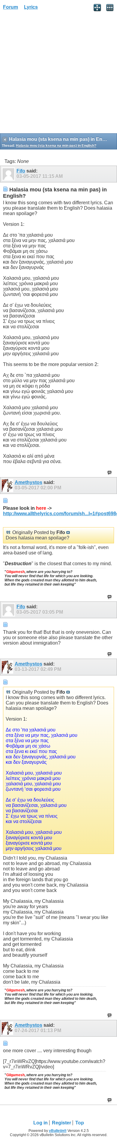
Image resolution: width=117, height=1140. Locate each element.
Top (79, 1122)
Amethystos (28, 482)
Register (61, 1122)
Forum (10, 7)
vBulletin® (58, 1131)
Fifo (20, 170)
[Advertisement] (58, 73)
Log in (40, 1122)
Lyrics (31, 7)
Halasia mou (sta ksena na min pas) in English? (56, 145)
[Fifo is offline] (9, 174)
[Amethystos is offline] (8, 485)
